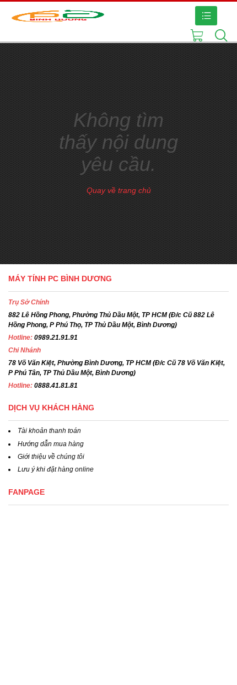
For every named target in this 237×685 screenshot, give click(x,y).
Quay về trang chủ (119, 190)
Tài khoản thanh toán (49, 431)
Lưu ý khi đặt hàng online (56, 469)
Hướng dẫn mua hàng (51, 444)
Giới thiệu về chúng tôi (51, 457)
